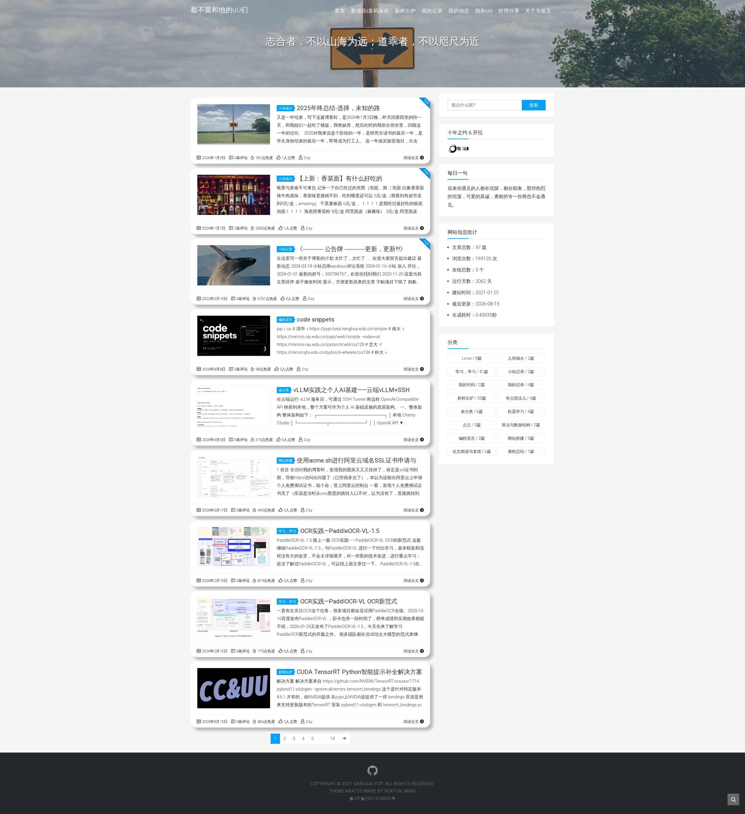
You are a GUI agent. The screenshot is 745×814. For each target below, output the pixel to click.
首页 (340, 11)
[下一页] (344, 738)
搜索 (533, 105)
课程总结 (521, 451)
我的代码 (472, 384)
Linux (472, 358)
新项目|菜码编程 (370, 11)
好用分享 (509, 11)
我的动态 (458, 11)
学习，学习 (287, 531)
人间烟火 (285, 108)
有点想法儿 (521, 398)
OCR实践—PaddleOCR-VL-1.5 (339, 530)
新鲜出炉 (405, 11)
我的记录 (432, 11)
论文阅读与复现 (472, 451)
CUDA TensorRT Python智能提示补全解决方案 (359, 671)
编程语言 (285, 320)
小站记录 (285, 249)
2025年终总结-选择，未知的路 (338, 108)
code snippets (315, 319)
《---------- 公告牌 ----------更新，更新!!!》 (351, 249)
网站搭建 (285, 461)
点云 (472, 425)
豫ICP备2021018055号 (373, 798)
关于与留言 (538, 11)
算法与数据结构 (521, 425)
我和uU (484, 11)
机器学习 (521, 411)
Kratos (354, 791)
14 (332, 738)
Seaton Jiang (400, 791)
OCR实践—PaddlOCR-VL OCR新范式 (348, 601)
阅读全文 (411, 158)
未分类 (284, 390)
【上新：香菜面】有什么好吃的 (339, 178)
